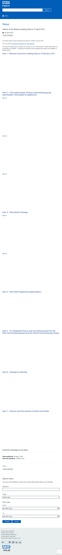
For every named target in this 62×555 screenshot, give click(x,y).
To (3, 513)
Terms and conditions (7, 531)
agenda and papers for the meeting (23, 44)
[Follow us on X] (6, 543)
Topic (4, 494)
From (4, 505)
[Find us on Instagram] (13, 543)
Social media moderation (8, 534)
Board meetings (8, 35)
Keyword (5, 486)
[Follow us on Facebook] (9, 543)
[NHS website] (6, 550)
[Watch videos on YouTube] (20, 543)
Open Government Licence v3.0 (11, 538)
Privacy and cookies (7, 533)
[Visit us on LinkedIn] (16, 543)
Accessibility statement (8, 536)
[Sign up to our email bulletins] (2, 543)
